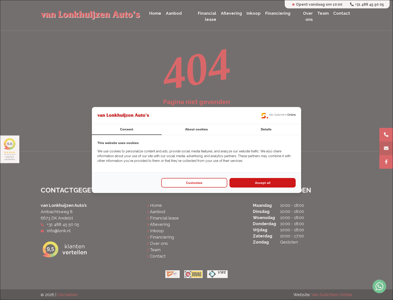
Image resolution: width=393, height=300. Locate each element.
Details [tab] (266, 129)
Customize (194, 183)
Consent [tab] (126, 129)
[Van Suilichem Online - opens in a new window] (279, 115)
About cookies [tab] (196, 129)
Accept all (262, 183)
